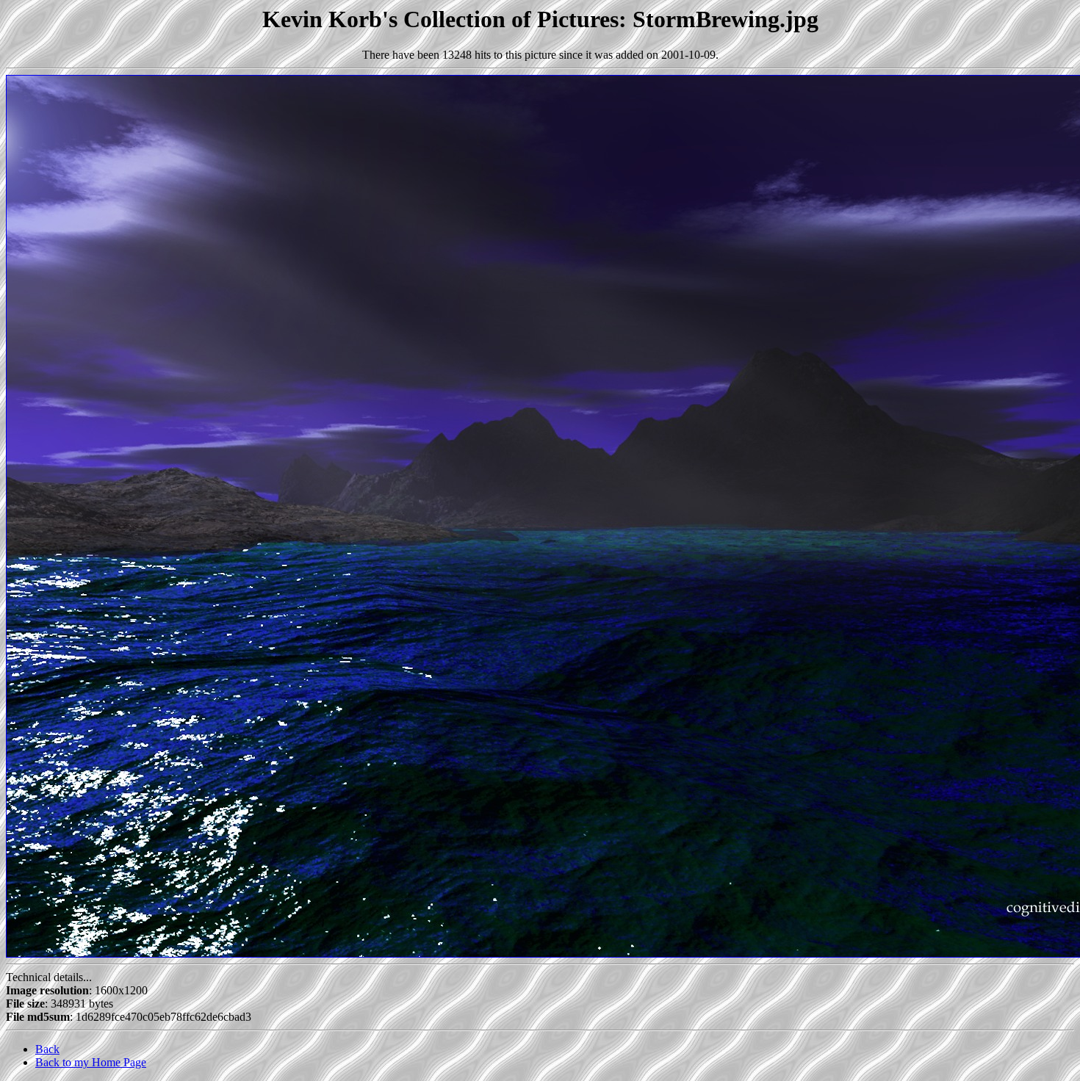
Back (47, 1049)
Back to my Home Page (90, 1062)
